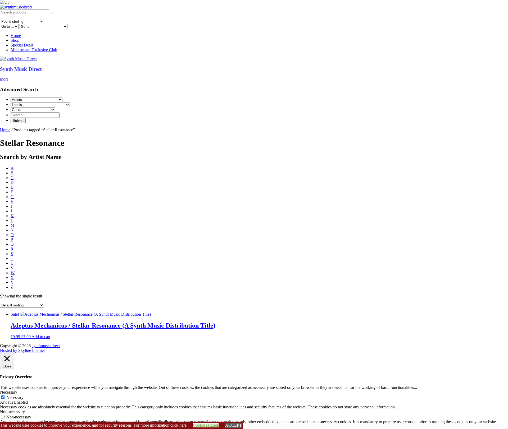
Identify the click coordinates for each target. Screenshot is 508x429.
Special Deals (22, 45)
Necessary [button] (8, 392)
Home (16, 35)
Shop (15, 40)
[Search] (52, 13)
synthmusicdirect (46, 345)
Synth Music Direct (21, 69)
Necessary (15, 397)
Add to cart (40, 336)
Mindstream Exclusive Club (34, 50)
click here (178, 425)
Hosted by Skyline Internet (22, 350)
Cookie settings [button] (206, 425)
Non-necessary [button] (12, 411)
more (4, 79)
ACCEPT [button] (233, 425)
